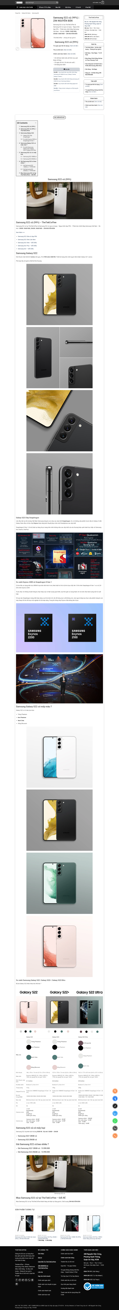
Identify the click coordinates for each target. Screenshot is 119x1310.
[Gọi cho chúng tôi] (29, 1280)
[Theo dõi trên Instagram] (19, 1280)
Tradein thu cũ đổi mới (67, 1262)
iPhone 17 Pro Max (45, 7)
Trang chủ (17, 13)
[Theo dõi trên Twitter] (23, 1280)
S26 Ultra (68, 7)
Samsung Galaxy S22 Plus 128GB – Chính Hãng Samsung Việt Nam (93, 1237)
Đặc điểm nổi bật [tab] (59, 117)
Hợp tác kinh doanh (44, 1276)
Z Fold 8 (78, 7)
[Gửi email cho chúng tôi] (26, 1280)
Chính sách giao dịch (44, 1280)
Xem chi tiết (73, 46)
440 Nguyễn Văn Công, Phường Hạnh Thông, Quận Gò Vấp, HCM (93, 1257)
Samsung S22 (35, 13)
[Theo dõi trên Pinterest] (32, 1280)
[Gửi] (57, 2)
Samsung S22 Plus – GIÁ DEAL (27, 246)
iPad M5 (88, 7)
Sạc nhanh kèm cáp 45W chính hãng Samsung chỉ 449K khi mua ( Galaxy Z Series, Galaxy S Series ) (65, 74)
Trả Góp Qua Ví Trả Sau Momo (70, 1276)
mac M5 (58, 7)
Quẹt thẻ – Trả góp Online (68, 1266)
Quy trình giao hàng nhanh (68, 1284)
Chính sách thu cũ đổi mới (68, 1280)
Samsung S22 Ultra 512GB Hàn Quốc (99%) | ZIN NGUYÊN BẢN (25, 1237)
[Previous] (15, 1229)
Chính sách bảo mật (44, 1294)
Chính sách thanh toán (44, 1290)
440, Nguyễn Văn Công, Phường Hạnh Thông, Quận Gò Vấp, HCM (93, 24)
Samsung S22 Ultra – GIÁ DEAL (27, 242)
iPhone (58, 90)
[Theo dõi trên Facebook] (16, 1280)
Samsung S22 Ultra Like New (27, 239)
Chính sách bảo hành (67, 1254)
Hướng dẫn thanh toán (67, 1288)
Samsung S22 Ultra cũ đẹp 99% (27, 236)
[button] (98, 2)
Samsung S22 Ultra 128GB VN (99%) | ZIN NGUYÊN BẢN (70, 1237)
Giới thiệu (41, 1254)
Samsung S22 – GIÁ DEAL (26, 249)
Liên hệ (40, 1272)
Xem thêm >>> (20, 232)
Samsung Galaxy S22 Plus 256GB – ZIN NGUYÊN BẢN (48, 1237)
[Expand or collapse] (36, 122)
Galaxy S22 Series (26, 13)
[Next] (104, 1229)
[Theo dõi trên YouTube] (16, 1284)
